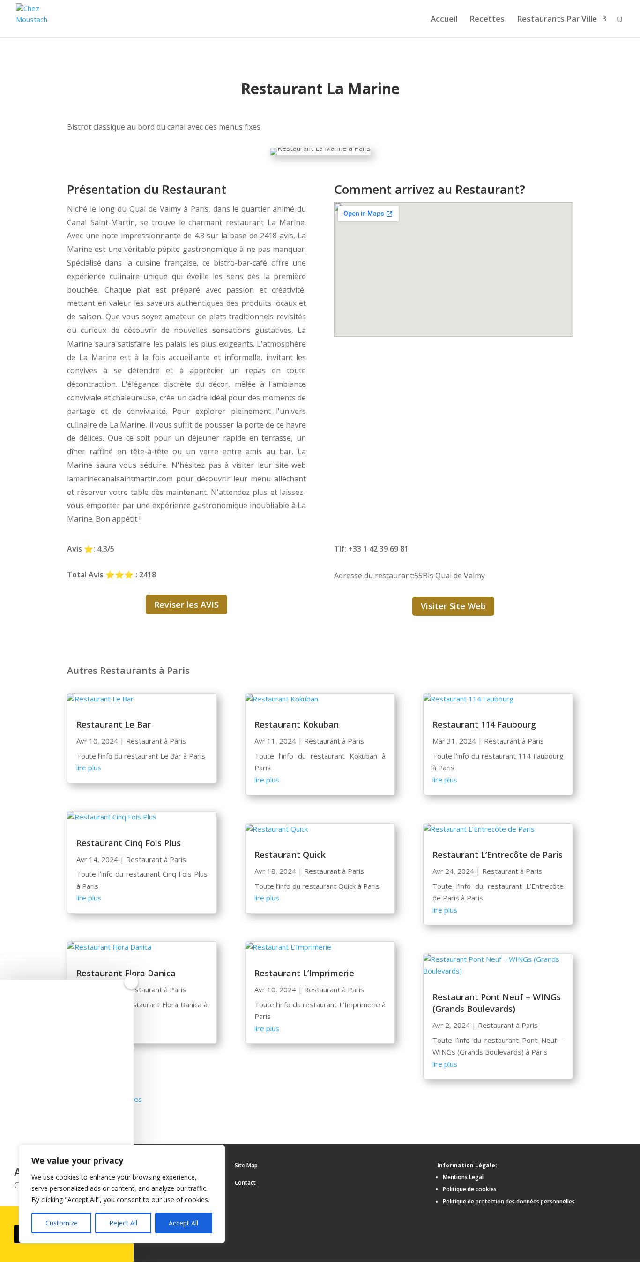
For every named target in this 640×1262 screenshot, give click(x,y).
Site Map (246, 1165)
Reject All (123, 1222)
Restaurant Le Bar (113, 724)
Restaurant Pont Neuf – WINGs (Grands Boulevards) (496, 1002)
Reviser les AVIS (186, 604)
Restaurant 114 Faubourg (484, 724)
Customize (61, 1222)
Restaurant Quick (290, 854)
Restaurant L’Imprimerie (304, 973)
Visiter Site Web (453, 606)
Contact (245, 1183)
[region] (122, 1194)
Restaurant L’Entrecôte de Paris (497, 854)
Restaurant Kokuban (296, 724)
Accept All (183, 1222)
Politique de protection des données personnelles (509, 1201)
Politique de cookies (470, 1189)
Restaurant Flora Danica (126, 973)
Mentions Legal (463, 1177)
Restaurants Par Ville (557, 19)
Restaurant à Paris (156, 740)
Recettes (487, 19)
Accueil (444, 19)
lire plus (88, 767)
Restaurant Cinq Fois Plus (128, 843)
